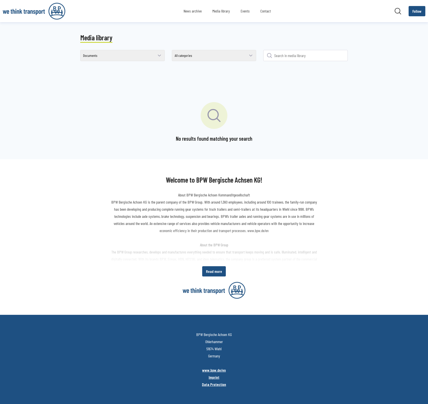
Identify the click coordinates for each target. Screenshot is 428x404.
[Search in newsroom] (397, 11)
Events (245, 10)
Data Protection (214, 384)
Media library (221, 10)
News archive (192, 10)
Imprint (214, 377)
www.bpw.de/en (214, 370)
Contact (265, 10)
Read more (214, 271)
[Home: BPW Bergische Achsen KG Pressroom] (34, 11)
